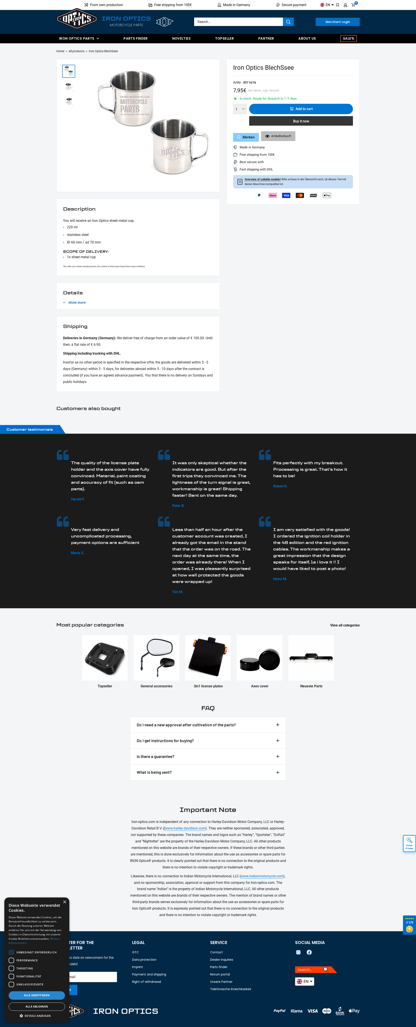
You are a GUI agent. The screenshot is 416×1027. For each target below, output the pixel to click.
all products (76, 51)
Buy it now (301, 121)
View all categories (345, 625)
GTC (135, 952)
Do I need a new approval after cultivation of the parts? (186, 724)
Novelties (181, 38)
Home (60, 51)
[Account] (345, 5)
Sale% (348, 38)
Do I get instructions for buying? (165, 740)
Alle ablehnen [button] (37, 1006)
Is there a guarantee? (155, 756)
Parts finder (136, 38)
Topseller (224, 38)
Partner (266, 38)
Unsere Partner (221, 982)
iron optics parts (76, 38)
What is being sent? (154, 772)
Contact (216, 952)
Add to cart (304, 109)
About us (307, 38)
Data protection (144, 959)
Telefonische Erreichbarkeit (230, 989)
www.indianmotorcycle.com (262, 876)
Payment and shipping (149, 974)
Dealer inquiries (221, 959)
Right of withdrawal (146, 982)
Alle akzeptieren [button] (37, 995)
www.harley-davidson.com (185, 828)
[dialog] (36, 960)
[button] (37, 1016)
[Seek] (288, 22)
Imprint (137, 967)
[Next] (214, 126)
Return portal (220, 974)
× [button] (64, 902)
